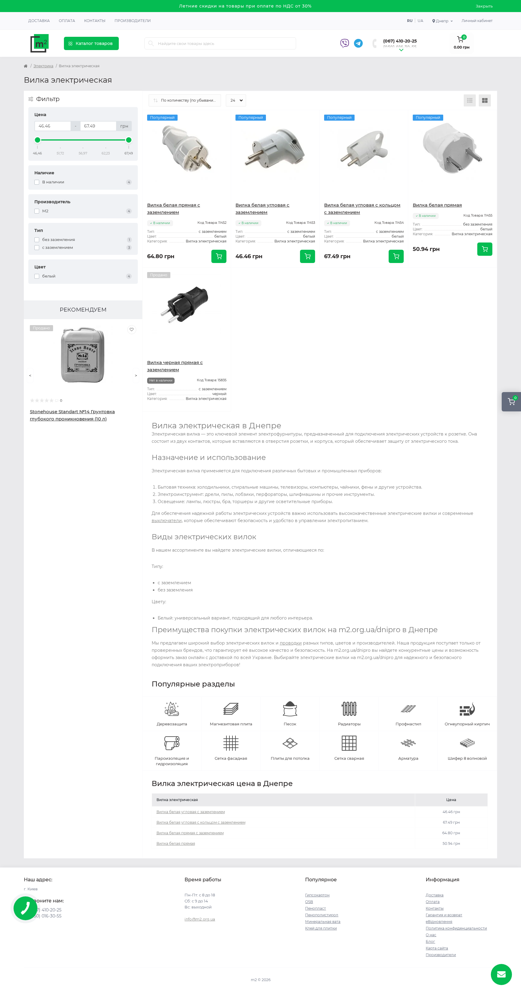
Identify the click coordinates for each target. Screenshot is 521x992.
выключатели (167, 520)
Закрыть (484, 6)
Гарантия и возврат (444, 915)
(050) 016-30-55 (399, 47)
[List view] (470, 100)
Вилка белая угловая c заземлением (190, 812)
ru (409, 20)
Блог (430, 941)
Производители (133, 20)
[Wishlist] (131, 329)
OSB (309, 901)
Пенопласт (315, 908)
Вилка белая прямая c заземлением (190, 833)
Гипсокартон (317, 895)
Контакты (95, 20)
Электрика (43, 66)
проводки (291, 643)
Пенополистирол (321, 915)
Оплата (67, 20)
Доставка (39, 20)
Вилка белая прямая (437, 205)
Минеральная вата (322, 921)
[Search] (151, 43)
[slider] (37, 140)
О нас (431, 935)
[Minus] (248, 276)
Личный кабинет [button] (477, 20)
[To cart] (218, 256)
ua (420, 20)
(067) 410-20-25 (400, 41)
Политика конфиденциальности (456, 928)
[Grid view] (485, 100)
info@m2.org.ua (200, 919)
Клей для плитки (321, 928)
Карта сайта (437, 948)
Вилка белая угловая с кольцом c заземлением (200, 822)
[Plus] (302, 276)
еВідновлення (439, 921)
